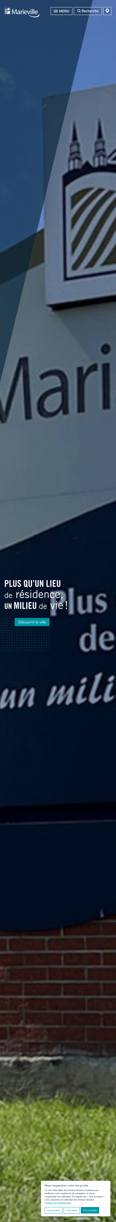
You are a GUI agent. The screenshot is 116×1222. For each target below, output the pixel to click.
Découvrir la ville (32, 622)
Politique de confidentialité (58, 1202)
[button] (56, 10)
